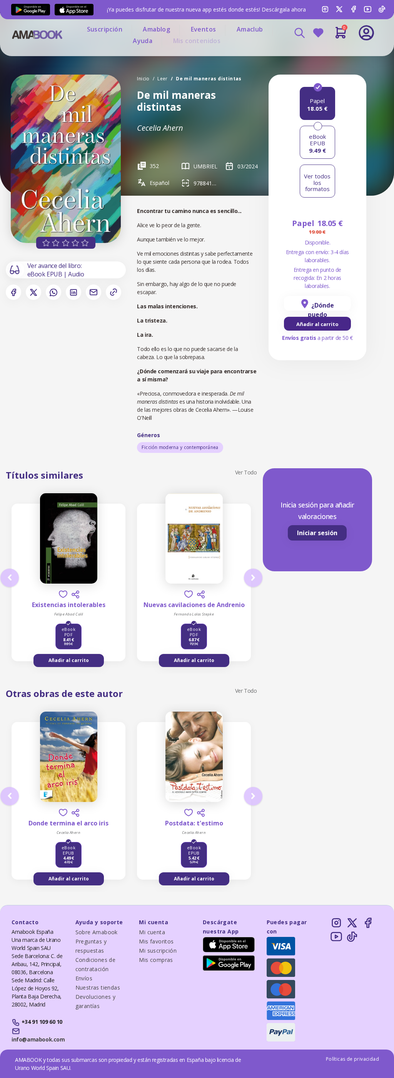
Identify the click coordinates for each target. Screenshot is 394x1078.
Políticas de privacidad (352, 1059)
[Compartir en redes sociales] (75, 594)
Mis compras (156, 959)
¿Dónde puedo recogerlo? (317, 306)
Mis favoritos (156, 941)
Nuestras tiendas (97, 987)
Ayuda (142, 41)
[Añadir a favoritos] (63, 594)
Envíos (83, 978)
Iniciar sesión (317, 533)
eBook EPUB (45, 274)
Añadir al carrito (317, 324)
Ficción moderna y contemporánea (180, 447)
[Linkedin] (73, 292)
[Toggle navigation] (340, 53)
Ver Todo (246, 472)
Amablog (156, 29)
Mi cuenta (152, 932)
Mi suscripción (158, 950)
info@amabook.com (38, 1039)
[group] (317, 324)
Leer (162, 78)
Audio (76, 274)
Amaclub (250, 29)
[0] (341, 36)
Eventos (203, 29)
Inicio (143, 78)
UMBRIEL (205, 166)
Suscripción (104, 29)
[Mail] (93, 292)
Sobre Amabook (96, 932)
